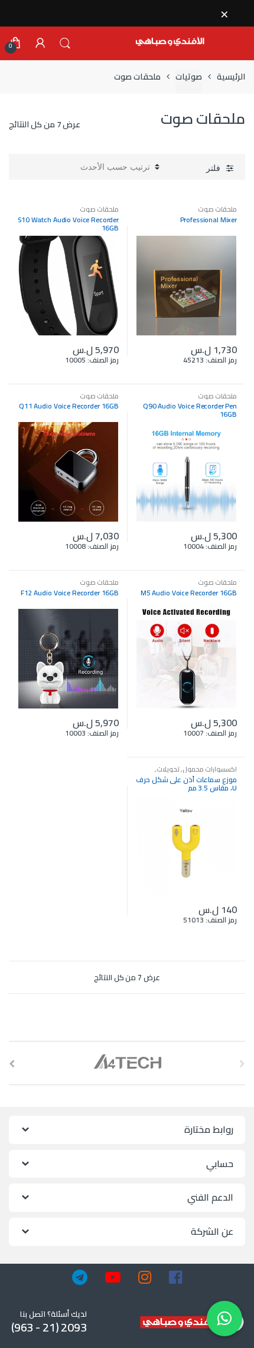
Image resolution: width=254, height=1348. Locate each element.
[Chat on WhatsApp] (224, 1318)
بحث (64, 43)
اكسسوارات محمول (210, 769)
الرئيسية (231, 77)
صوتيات (188, 77)
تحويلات (168, 769)
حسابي (40, 43)
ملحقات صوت (217, 209)
